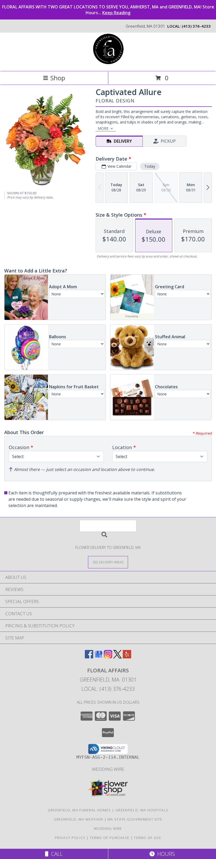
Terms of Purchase (109, 837)
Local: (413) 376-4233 (108, 688)
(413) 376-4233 (196, 26)
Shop (57, 77)
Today (149, 166)
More (103, 128)
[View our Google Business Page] (98, 657)
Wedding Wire (108, 769)
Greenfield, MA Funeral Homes (79, 810)
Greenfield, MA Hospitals (141, 810)
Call (55, 853)
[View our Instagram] (108, 657)
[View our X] (117, 657)
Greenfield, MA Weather (78, 819)
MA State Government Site (134, 819)
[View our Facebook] (89, 657)
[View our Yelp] (127, 657)
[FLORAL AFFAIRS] (108, 64)
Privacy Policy (70, 837)
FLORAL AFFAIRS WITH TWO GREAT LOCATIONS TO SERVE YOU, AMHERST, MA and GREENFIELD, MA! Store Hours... (108, 10)
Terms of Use (147, 837)
